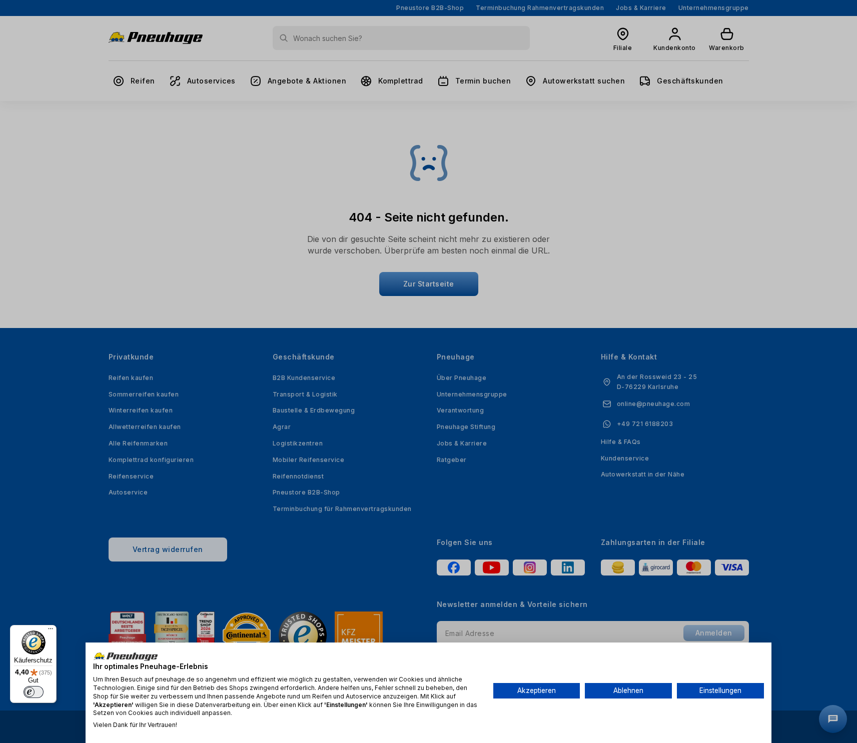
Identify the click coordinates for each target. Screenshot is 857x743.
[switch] (34, 692)
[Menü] (51, 631)
